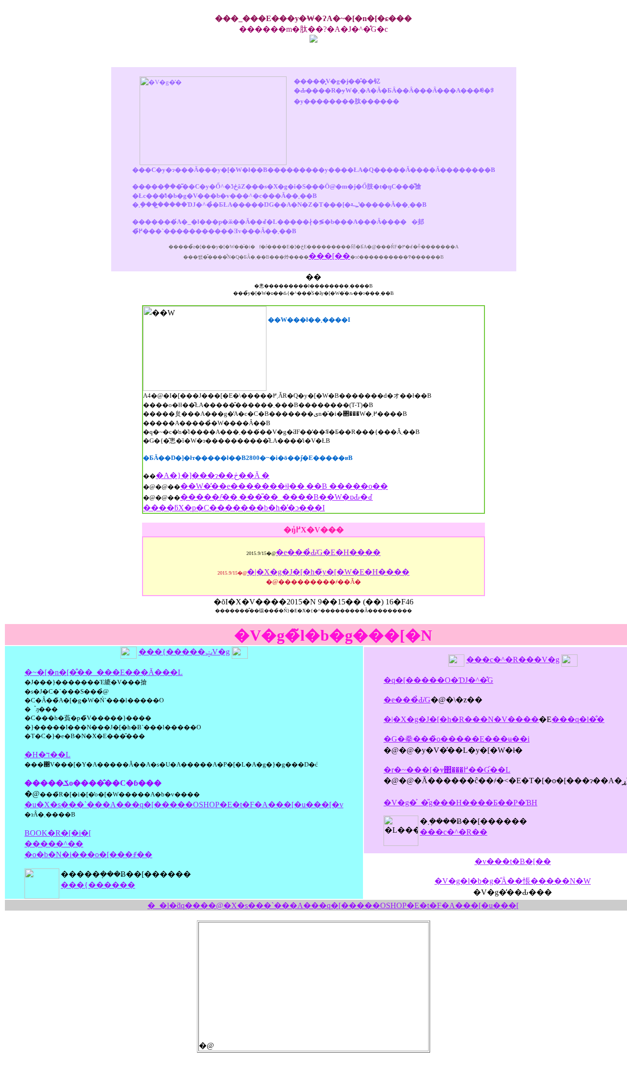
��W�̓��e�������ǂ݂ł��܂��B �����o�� (284, 486)
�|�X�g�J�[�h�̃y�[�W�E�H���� (328, 572)
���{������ (98, 885)
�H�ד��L (47, 754)
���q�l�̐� (578, 719)
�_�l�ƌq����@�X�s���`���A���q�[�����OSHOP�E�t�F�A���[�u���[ (333, 905)
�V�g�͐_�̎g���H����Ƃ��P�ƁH (460, 802)
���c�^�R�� (453, 832)
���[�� (329, 256)
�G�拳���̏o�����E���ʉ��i (457, 739)
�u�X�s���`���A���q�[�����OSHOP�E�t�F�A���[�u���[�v (183, 804)
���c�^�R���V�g (512, 659)
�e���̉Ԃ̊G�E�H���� (328, 552)
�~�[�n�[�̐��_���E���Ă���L (103, 672)
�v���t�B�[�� (513, 861)
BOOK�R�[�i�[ (57, 833)
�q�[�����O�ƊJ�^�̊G (438, 680)
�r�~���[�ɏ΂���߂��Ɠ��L (447, 770)
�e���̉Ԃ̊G (407, 700)
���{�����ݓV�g (184, 652)
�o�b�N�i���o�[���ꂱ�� (88, 854)
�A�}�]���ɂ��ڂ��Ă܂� (212, 475)
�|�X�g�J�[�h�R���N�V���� (461, 719)
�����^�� (53, 844)
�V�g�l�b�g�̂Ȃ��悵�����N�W (512, 881)
